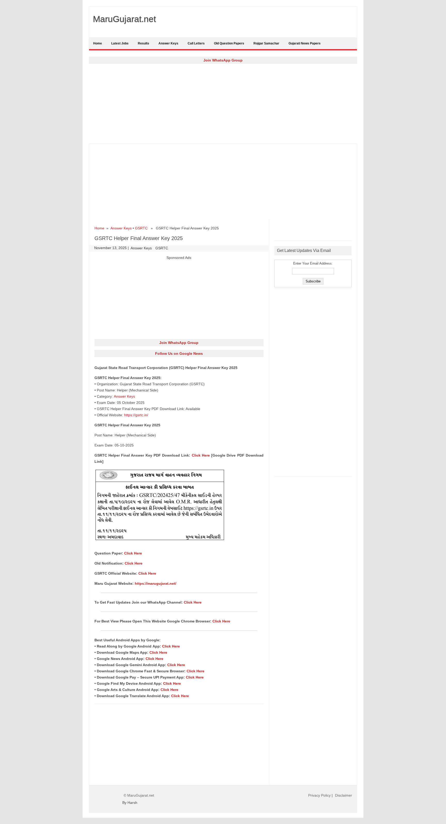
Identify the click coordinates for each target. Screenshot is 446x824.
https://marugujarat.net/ (155, 583)
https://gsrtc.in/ (136, 415)
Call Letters (196, 43)
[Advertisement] (223, 103)
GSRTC (141, 228)
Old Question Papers (229, 43)
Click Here (201, 455)
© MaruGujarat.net (139, 795)
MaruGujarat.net (124, 19)
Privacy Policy (319, 795)
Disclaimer (343, 795)
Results (143, 43)
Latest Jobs (120, 43)
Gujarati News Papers (305, 43)
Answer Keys (168, 43)
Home (97, 43)
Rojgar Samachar (266, 43)
